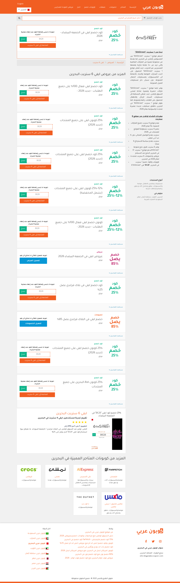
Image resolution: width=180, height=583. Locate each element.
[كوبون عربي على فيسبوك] (146, 541)
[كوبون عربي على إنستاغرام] (160, 541)
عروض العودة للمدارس (63, 7)
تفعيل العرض (33, 261)
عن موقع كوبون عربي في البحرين (99, 532)
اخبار (78, 7)
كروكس (29, 477)
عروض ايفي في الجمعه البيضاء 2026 (80, 256)
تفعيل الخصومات (33, 324)
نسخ (23, 39)
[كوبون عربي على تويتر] (153, 541)
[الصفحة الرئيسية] (153, 8)
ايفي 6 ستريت (98, 63)
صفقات (102, 7)
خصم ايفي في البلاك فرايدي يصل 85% (80, 319)
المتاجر (123, 7)
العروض (111, 63)
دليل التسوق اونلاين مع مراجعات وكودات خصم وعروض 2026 (86, 536)
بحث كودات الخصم (153, 18)
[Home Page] (150, 532)
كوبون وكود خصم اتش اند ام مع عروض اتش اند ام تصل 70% (86, 543)
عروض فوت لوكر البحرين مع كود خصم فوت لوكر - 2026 (89, 558)
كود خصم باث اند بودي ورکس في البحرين (95, 547)
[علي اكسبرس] (85, 470)
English (20, 4)
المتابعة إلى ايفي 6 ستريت (37, 45)
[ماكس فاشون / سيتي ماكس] (113, 497)
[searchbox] (82, 18)
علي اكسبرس (85, 477)
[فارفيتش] (113, 470)
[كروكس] (29, 470)
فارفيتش (113, 477)
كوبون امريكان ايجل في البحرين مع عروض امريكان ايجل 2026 (87, 551)
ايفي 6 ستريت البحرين (71, 413)
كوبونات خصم (89, 7)
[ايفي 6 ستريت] (146, 37)
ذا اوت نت (85, 504)
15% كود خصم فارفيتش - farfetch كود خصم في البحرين (88, 540)
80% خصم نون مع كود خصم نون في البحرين (94, 554)
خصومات (112, 7)
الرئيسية (133, 7)
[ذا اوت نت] (85, 497)
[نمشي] (57, 470)
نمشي (57, 477)
